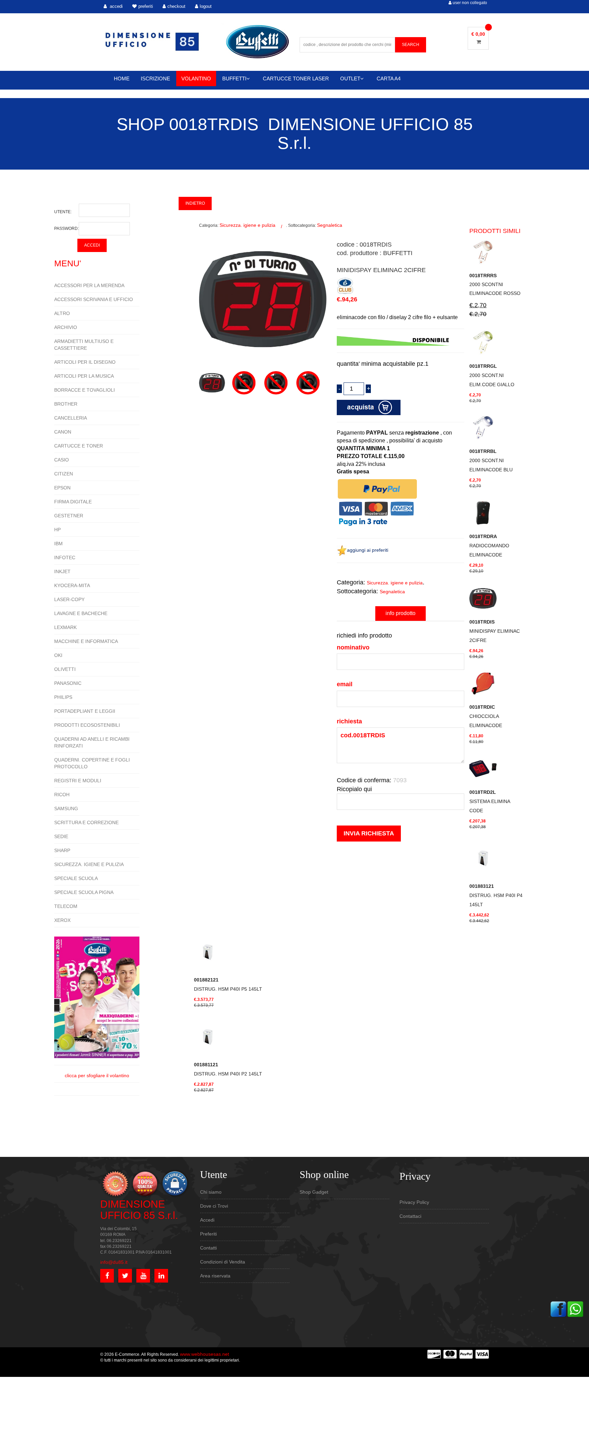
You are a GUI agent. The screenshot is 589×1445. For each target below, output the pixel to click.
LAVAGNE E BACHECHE (80, 613)
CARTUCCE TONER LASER (296, 78)
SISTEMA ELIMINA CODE (489, 801)
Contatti (208, 1248)
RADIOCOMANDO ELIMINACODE (489, 545)
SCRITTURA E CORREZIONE (86, 822)
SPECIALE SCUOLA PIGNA (84, 892)
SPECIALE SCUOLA (76, 878)
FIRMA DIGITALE (73, 501)
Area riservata (215, 1275)
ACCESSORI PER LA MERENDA (89, 285)
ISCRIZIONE (155, 78)
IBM (58, 543)
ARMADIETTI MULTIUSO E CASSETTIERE (84, 345)
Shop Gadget (314, 1192)
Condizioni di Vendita (222, 1262)
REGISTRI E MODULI (77, 780)
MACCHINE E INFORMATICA (86, 641)
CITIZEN (63, 473)
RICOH (62, 794)
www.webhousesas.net (204, 1354)
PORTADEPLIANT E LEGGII (84, 711)
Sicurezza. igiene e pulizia (247, 225)
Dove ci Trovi (214, 1206)
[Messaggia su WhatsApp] (575, 1308)
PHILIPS (63, 697)
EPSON (62, 487)
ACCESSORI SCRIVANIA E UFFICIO (93, 299)
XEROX (62, 920)
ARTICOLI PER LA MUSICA (84, 376)
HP (57, 529)
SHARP (62, 850)
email (344, 684)
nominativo (353, 647)
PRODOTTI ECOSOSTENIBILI (87, 725)
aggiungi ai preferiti (367, 550)
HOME (122, 78)
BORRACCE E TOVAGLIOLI (84, 390)
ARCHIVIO (65, 327)
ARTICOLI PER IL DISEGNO (85, 362)
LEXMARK (65, 627)
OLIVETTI (65, 669)
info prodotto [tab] (401, 613)
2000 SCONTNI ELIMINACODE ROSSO (494, 284)
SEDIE (61, 836)
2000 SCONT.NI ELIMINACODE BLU (491, 460)
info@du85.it (113, 1262)
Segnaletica (329, 225)
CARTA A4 (389, 78)
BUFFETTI (234, 78)
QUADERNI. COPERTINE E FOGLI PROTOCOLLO (92, 763)
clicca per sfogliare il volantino (97, 1075)
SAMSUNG (66, 808)
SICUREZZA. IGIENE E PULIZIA (89, 864)
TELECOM (65, 906)
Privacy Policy (414, 1202)
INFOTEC (64, 557)
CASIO (61, 459)
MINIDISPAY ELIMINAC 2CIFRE (494, 631)
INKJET (62, 571)
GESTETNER (68, 515)
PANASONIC (67, 683)
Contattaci (410, 1216)
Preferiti (208, 1234)
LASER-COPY (69, 599)
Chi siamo (211, 1192)
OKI (58, 655)
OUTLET (350, 78)
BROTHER (65, 404)
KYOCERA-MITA (72, 585)
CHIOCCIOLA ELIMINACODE (485, 716)
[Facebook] (558, 1308)
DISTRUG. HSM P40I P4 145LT (496, 895)
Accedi (207, 1220)
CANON (62, 432)
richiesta (349, 721)
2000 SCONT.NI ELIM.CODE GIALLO (491, 375)
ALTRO (62, 313)
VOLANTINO (196, 78)
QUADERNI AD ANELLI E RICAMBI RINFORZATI (92, 742)
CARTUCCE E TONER (78, 446)
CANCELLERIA (70, 418)
